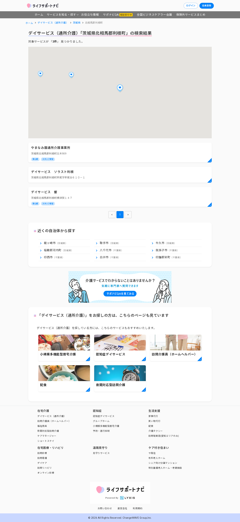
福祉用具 (42, 426)
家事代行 (153, 416)
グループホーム (101, 421)
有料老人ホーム (156, 458)
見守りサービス (101, 453)
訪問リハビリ (44, 468)
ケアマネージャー (46, 436)
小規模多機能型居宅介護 (106, 426)
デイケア (42, 463)
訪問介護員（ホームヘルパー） (54, 421)
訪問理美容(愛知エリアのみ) (163, 436)
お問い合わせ (105, 508)
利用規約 (137, 508)
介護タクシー (155, 431)
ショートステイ (45, 441)
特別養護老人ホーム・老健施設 (165, 468)
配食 (150, 426)
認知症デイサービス (104, 416)
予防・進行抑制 (101, 431)
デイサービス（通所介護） (51, 416)
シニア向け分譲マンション (162, 463)
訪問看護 (42, 458)
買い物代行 (154, 421)
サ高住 (152, 453)
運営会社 (122, 508)
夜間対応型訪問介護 (48, 431)
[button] (120, 88)
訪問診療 (42, 453)
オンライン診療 (45, 473)
